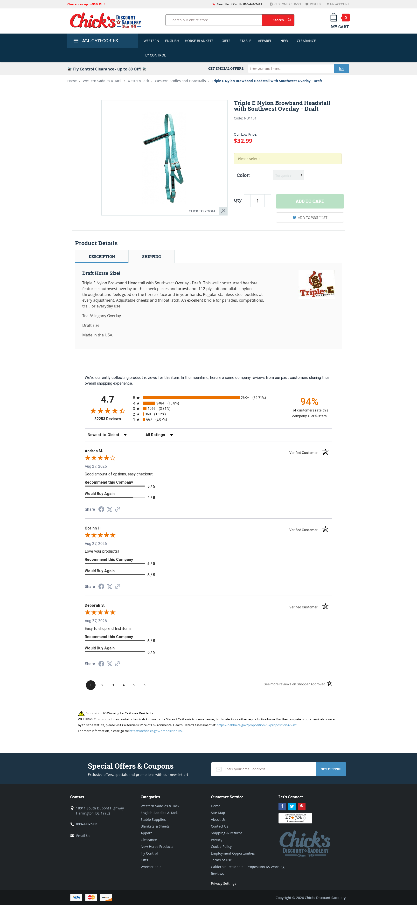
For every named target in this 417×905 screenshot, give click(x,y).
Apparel (265, 40)
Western (151, 40)
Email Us (83, 835)
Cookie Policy (221, 846)
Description (102, 256)
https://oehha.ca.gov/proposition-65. (155, 731)
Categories (100, 41)
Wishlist (316, 4)
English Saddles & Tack (159, 812)
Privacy (216, 839)
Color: (243, 175)
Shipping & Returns (227, 833)
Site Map (218, 812)
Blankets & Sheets (155, 826)
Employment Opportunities (233, 853)
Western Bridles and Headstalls (180, 80)
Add (310, 201)
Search (283, 19)
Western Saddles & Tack (102, 80)
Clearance (306, 40)
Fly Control (155, 55)
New (284, 40)
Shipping (151, 256)
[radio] (208, 397)
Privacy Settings (223, 883)
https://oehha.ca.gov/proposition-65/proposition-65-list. (257, 725)
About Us (218, 819)
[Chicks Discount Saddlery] (107, 20)
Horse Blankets (199, 40)
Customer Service (288, 4)
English (172, 40)
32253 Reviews (112, 419)
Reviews (217, 873)
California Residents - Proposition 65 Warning (248, 866)
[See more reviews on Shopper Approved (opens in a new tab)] (117, 509)
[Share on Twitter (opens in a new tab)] (109, 509)
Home (72, 80)
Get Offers (331, 769)
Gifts (226, 40)
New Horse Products (157, 846)
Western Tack (138, 80)
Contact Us (219, 826)
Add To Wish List (312, 217)
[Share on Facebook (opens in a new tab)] (101, 510)
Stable (245, 40)
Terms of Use (221, 860)
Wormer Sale (151, 866)
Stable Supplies (153, 819)
